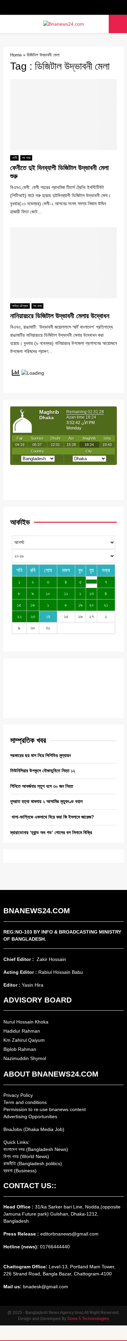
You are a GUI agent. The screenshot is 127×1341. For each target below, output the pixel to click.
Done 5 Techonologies (88, 1318)
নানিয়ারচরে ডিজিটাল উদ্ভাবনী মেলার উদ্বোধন (59, 316)
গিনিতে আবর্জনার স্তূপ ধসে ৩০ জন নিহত (41, 786)
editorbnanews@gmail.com (69, 1234)
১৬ (32, 605)
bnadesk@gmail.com (45, 1286)
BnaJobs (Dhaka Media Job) (33, 1129)
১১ (66, 593)
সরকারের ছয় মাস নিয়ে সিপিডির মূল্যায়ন (40, 755)
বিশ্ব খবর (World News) (26, 1156)
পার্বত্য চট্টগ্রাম (20, 306)
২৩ (32, 616)
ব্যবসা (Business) (20, 1170)
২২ (19, 616)
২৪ (48, 616)
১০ (48, 593)
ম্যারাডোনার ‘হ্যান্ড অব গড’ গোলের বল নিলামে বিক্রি (51, 832)
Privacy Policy (18, 1095)
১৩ (91, 593)
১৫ (19, 605)
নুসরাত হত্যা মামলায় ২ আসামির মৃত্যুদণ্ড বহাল (46, 801)
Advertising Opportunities (30, 1116)
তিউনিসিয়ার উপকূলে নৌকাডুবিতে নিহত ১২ (42, 770)
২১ (106, 605)
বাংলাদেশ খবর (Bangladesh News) (35, 1149)
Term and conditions (25, 1102)
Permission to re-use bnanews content (44, 1109)
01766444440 (55, 1246)
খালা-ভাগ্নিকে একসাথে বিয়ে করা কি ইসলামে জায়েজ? (52, 817)
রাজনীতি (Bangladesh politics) (32, 1163)
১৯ (80, 605)
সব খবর (26, 158)
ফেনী (14, 158)
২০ (91, 605)
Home (16, 54)
